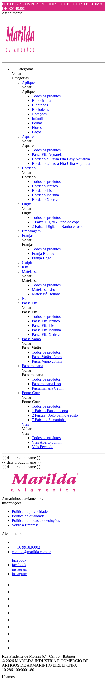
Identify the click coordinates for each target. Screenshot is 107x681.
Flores (37, 127)
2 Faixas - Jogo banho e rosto (55, 415)
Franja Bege (41, 258)
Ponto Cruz (31, 393)
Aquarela (29, 136)
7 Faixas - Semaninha (49, 420)
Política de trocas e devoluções (36, 520)
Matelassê (29, 271)
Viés (25, 424)
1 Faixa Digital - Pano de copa (56, 222)
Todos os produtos (46, 96)
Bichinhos (40, 105)
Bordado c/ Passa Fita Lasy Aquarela (61, 159)
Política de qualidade (28, 516)
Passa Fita (30, 303)
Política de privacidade (30, 511)
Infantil (37, 118)
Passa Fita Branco (46, 321)
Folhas (37, 123)
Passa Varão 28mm (47, 361)
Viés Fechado (42, 447)
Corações (39, 114)
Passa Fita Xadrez (46, 334)
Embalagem (31, 231)
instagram (19, 569)
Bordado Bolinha (45, 195)
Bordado (29, 168)
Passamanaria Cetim (47, 388)
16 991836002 (28, 547)
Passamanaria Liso (46, 384)
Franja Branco (43, 253)
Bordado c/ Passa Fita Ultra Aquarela (61, 163)
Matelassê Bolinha (46, 294)
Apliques (29, 82)
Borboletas (40, 109)
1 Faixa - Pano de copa (50, 411)
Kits (25, 267)
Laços (36, 132)
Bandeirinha (41, 100)
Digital (27, 204)
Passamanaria (32, 366)
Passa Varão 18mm (47, 357)
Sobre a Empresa (25, 525)
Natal (26, 298)
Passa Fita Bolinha (46, 330)
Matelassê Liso (43, 289)
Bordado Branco (45, 186)
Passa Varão (31, 339)
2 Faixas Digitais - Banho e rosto (57, 226)
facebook (19, 560)
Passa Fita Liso (43, 325)
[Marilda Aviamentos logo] (20, 56)
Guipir (27, 262)
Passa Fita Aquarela (47, 154)
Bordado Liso (43, 190)
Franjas (27, 235)
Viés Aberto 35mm (46, 442)
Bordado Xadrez (45, 199)
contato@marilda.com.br (31, 552)
